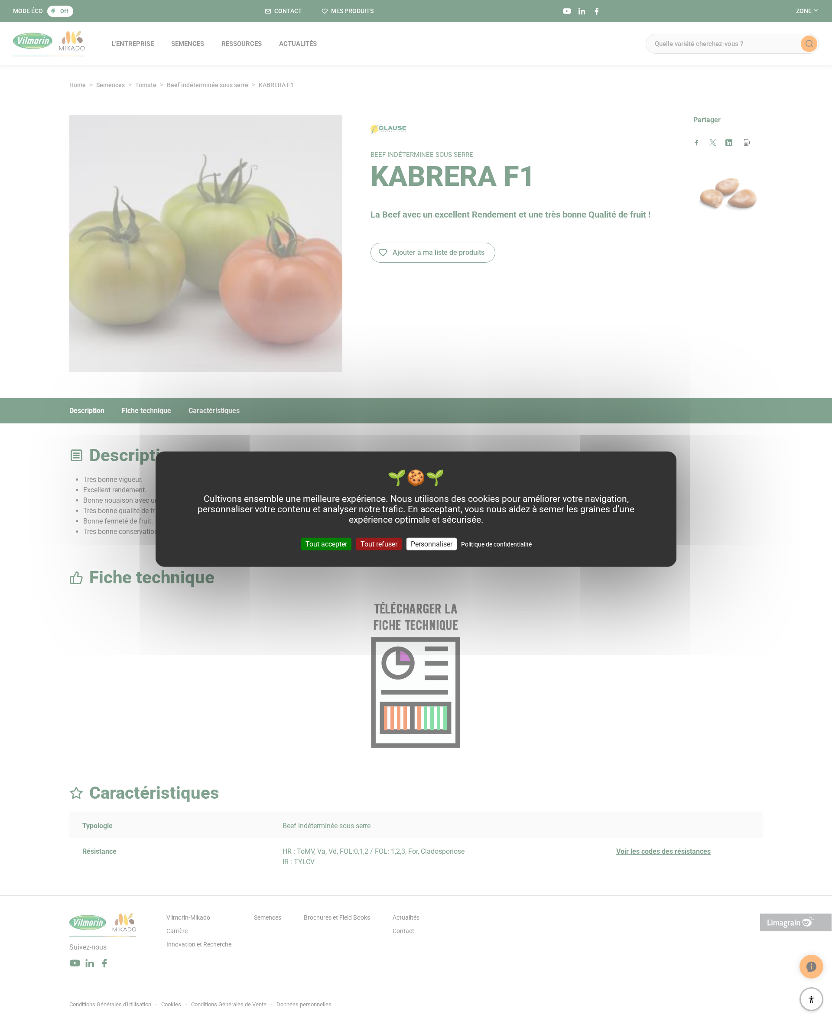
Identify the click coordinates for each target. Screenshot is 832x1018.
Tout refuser (379, 544)
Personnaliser (431, 544)
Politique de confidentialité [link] (496, 544)
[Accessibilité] (811, 999)
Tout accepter (326, 544)
